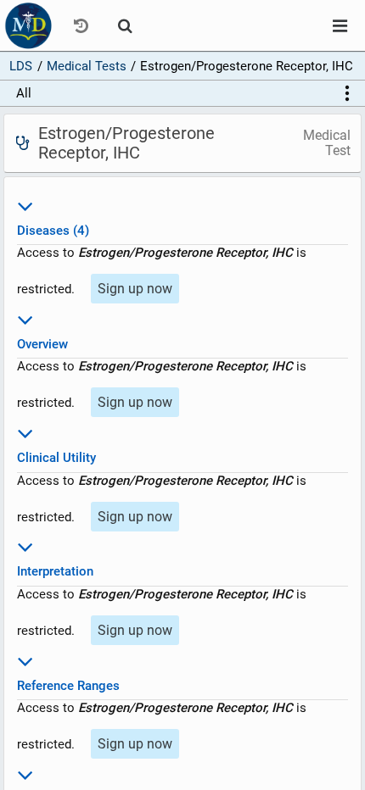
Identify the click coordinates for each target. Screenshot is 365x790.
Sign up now (135, 289)
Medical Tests (86, 66)
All (23, 93)
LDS (20, 66)
